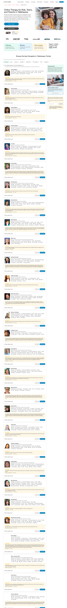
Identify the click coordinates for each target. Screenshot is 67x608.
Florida (13, 4)
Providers (9, 4)
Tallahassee (17, 4)
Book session (42, 102)
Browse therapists (11, 28)
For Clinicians (46, 1)
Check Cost (27, 1)
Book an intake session (55, 93)
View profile (37, 158)
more (6, 174)
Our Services (33, 1)
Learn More (52, 1)
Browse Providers (21, 1)
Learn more (52, 90)
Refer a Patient (39, 1)
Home (5, 4)
